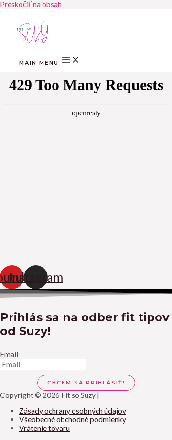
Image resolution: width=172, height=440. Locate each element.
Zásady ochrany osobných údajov (72, 410)
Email (9, 354)
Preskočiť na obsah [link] (31, 4)
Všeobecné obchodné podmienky (72, 419)
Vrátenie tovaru (44, 428)
